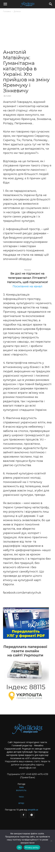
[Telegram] (32, 815)
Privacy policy (32, 847)
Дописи (17, 11)
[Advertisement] (27, 32)
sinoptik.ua (33, 809)
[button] (5, 4)
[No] (51, 840)
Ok (19, 847)
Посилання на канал (27, 286)
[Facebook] (23, 815)
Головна (7, 11)
